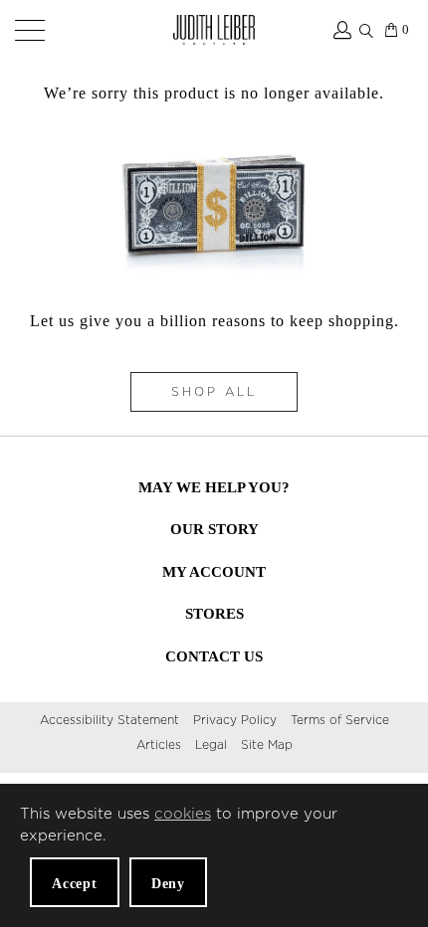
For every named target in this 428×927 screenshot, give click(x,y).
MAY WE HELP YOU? (214, 487)
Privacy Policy (235, 720)
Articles (158, 745)
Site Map (267, 745)
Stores (214, 614)
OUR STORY (214, 529)
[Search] (366, 27)
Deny (168, 883)
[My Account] (340, 30)
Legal (211, 745)
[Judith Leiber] (214, 30)
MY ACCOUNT (214, 572)
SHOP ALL (214, 392)
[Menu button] (26, 30)
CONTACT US (214, 656)
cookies (182, 814)
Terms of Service (340, 720)
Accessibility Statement (109, 720)
